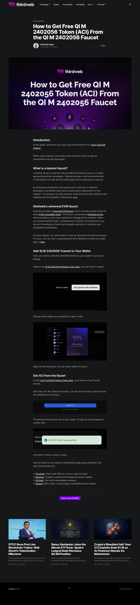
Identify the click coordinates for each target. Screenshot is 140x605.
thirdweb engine (95, 214)
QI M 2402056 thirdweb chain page (62, 267)
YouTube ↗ (101, 4)
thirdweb (11, 589)
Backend (39, 477)
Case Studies (67, 4)
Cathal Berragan (47, 44)
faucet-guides (38, 21)
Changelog (80, 4)
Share (103, 45)
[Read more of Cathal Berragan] (36, 46)
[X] (69, 588)
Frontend (39, 474)
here (42, 242)
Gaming (39, 483)
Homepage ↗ (45, 4)
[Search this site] (130, 4)
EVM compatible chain (50, 214)
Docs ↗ (91, 4)
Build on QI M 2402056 (70, 498)
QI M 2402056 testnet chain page (56, 380)
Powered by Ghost (125, 589)
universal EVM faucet (63, 211)
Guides (56, 4)
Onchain (39, 480)
